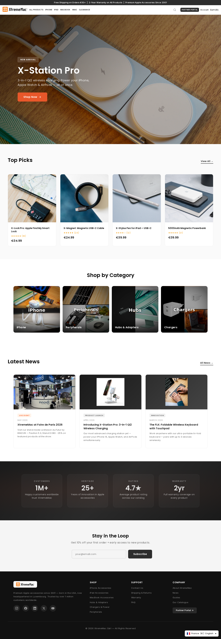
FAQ (133, 602)
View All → (207, 161)
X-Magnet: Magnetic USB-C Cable (84, 228)
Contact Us (137, 588)
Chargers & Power (100, 607)
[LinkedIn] (35, 608)
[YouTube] (53, 608)
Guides (176, 597)
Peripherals (96, 612)
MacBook (65, 10)
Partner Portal (190, 10)
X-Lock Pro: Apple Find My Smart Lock (30, 230)
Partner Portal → (184, 610)
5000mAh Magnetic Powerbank (187, 228)
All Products (36, 10)
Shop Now (30, 97)
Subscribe (140, 554)
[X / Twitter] (44, 608)
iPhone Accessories (100, 588)
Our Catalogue (180, 602)
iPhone (48, 10)
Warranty (136, 597)
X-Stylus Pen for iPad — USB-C (133, 228)
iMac (74, 10)
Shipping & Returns (141, 592)
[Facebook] (25, 608)
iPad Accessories (99, 592)
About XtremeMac (182, 588)
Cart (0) (214, 10)
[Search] (174, 9)
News (176, 592)
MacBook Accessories (102, 597)
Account (204, 10)
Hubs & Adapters (99, 602)
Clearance (84, 10)
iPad (56, 10)
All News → (206, 362)
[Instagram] (16, 608)
